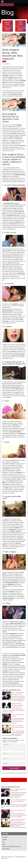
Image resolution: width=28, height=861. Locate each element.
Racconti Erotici (6, 849)
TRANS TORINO (20, 23)
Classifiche (4, 837)
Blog (7, 11)
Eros (3, 842)
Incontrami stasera (21, 29)
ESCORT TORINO (7, 23)
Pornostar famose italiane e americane (11, 846)
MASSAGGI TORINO (8, 29)
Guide (4, 61)
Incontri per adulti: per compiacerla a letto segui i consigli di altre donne (18, 801)
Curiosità (4, 839)
